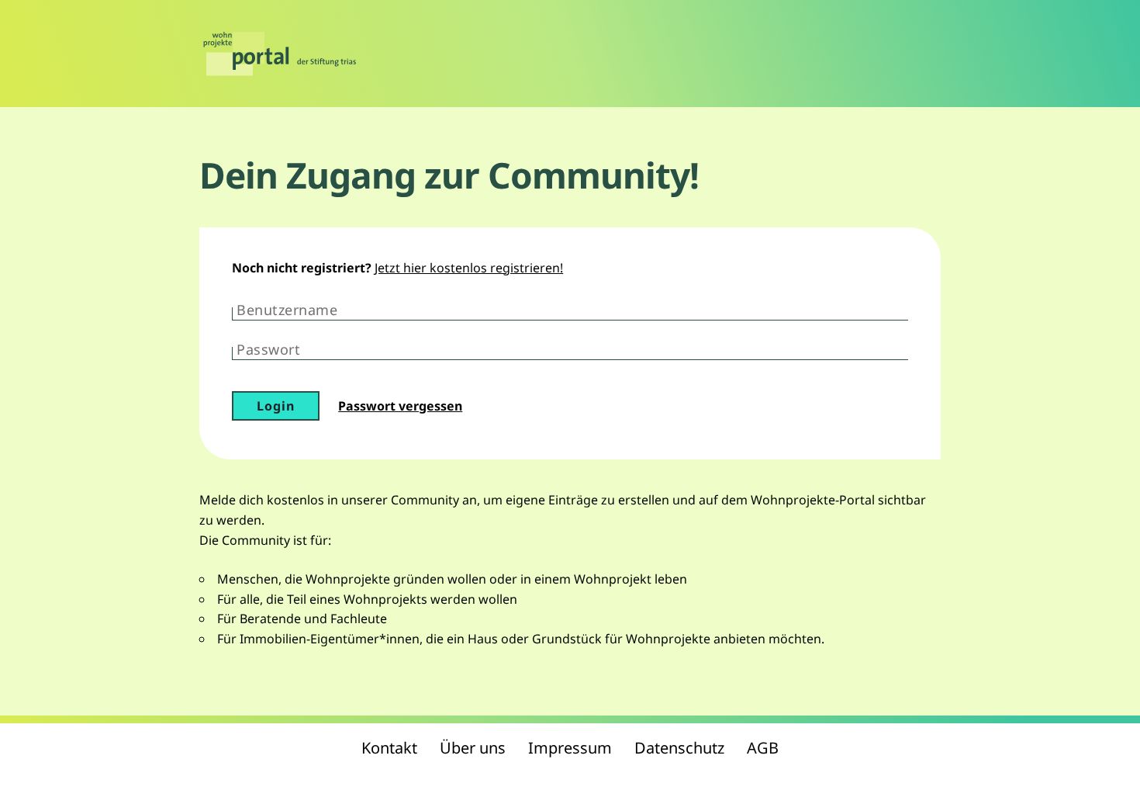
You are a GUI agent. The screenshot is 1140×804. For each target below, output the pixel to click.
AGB (763, 747)
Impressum (570, 747)
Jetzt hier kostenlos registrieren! (469, 267)
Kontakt (389, 747)
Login (276, 405)
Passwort (268, 349)
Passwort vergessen (400, 405)
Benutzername (287, 309)
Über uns (473, 747)
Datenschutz (679, 747)
